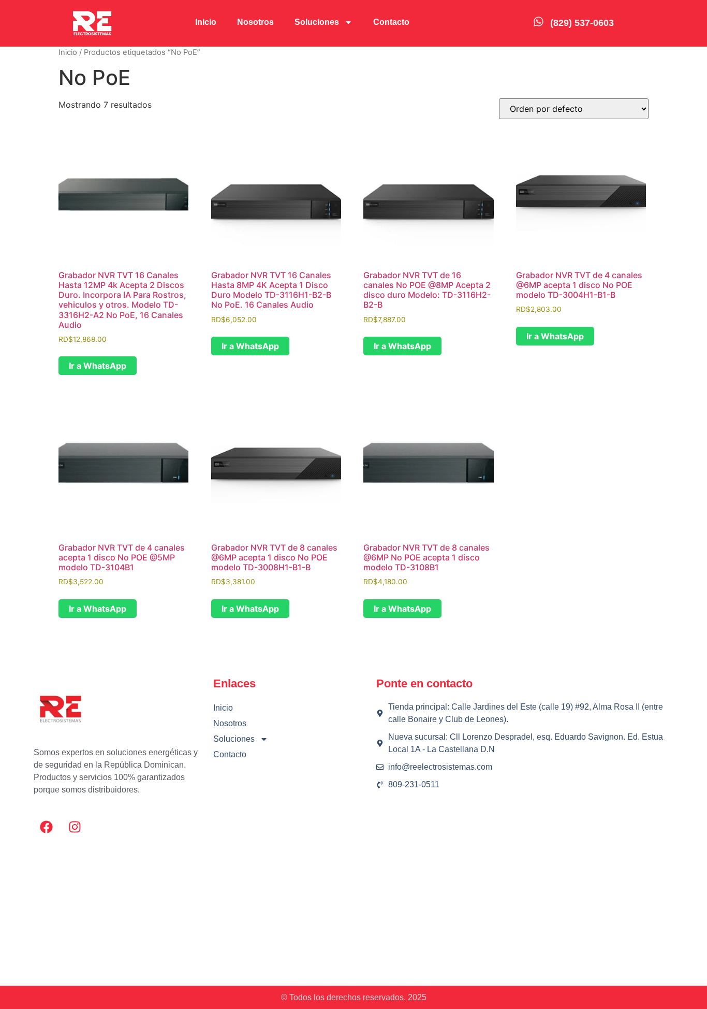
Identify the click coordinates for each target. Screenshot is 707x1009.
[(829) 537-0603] (538, 21)
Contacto (391, 22)
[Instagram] (75, 827)
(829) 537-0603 (582, 23)
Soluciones (316, 22)
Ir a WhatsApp (97, 366)
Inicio (205, 22)
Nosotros (255, 22)
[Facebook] (47, 827)
